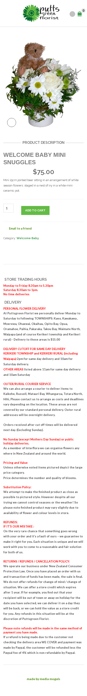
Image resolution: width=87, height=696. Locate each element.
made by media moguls (43, 679)
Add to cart (35, 210)
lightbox (11, 122)
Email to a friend (20, 228)
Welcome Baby (28, 238)
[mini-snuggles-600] (43, 81)
